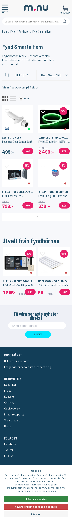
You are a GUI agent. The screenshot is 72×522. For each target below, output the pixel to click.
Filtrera (21, 75)
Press (7, 426)
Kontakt (9, 396)
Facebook (10, 444)
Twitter (8, 449)
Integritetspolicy (14, 414)
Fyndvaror (24, 31)
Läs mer (36, 514)
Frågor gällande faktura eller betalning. (28, 367)
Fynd (13, 31)
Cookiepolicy (12, 408)
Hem (4, 31)
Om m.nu (9, 402)
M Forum (9, 455)
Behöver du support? (16, 361)
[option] (19, 271)
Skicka (38, 334)
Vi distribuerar (12, 420)
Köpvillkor (10, 384)
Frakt (7, 390)
